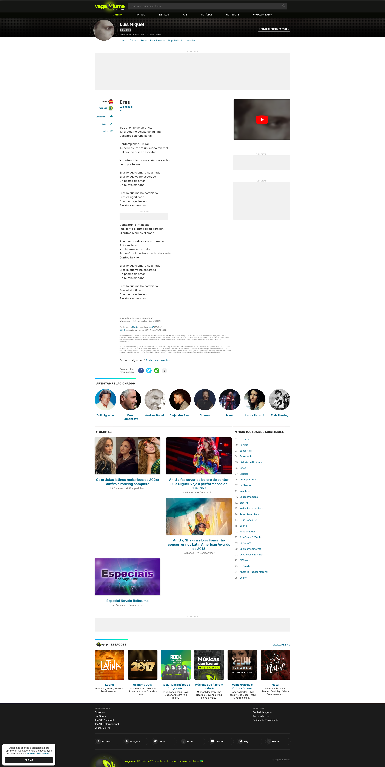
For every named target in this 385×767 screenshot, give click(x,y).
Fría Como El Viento (250, 537)
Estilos (164, 14)
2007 (151, 327)
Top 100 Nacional (104, 720)
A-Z (185, 14)
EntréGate (245, 543)
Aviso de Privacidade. (38, 753)
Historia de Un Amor (251, 462)
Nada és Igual (247, 531)
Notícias (206, 14)
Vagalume (110, 6)
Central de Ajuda (262, 712)
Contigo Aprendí (249, 479)
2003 (134, 327)
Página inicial (125, 34)
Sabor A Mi (246, 450)
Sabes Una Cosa (249, 496)
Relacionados (157, 40)
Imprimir (105, 131)
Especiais (100, 712)
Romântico (125, 30)
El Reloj (244, 473)
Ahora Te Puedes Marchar (254, 571)
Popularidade (175, 40)
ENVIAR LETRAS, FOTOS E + (275, 29)
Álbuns (134, 40)
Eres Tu (244, 502)
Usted (243, 468)
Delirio (243, 577)
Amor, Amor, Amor (250, 514)
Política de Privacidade (265, 720)
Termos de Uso (261, 716)
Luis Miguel (132, 24)
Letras (123, 40)
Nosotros (244, 491)
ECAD (122, 330)
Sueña (243, 525)
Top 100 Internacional (107, 724)
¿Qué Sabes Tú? (248, 520)
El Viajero (245, 560)
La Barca (244, 439)
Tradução (102, 108)
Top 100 (140, 14)
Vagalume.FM (261, 14)
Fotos (144, 40)
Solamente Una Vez (250, 548)
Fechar (29, 760)
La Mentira (245, 485)
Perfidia (244, 445)
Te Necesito (246, 456)
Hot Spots (232, 14)
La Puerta (245, 566)
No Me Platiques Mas (251, 508)
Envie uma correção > (158, 360)
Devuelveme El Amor (251, 554)
